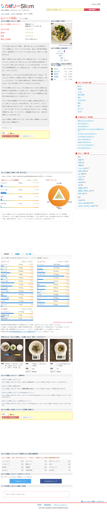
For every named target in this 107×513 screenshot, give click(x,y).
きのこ (80, 176)
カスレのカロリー (83, 126)
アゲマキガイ (82, 100)
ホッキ (80, 111)
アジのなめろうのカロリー (86, 136)
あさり (56, 68)
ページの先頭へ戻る (99, 501)
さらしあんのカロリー (84, 148)
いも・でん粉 (82, 168)
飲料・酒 (81, 193)
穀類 (79, 160)
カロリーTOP (96, 4)
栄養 (2, 36)
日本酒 (56, 76)
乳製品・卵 (81, 188)
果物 (79, 165)
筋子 (79, 106)
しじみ (80, 92)
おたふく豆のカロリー (84, 139)
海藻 (79, 179)
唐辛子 (56, 74)
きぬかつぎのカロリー (84, 142)
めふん (80, 86)
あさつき (57, 71)
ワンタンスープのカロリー (86, 145)
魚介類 (80, 182)
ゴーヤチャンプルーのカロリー (87, 133)
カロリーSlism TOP (87, 501)
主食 (79, 200)
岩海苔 (80, 89)
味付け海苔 (81, 94)
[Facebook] (51, 481)
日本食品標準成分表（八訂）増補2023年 (22, 331)
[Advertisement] (18, 155)
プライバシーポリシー (60, 505)
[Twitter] (20, 481)
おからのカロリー (83, 123)
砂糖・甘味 (81, 171)
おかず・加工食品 (83, 203)
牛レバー (80, 108)
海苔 (79, 103)
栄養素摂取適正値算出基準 (61, 322)
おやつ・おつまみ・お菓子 (86, 206)
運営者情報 (47, 505)
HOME (39, 504)
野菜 (79, 162)
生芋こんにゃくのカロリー (86, 120)
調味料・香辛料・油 (84, 190)
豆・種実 (81, 174)
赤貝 (79, 97)
